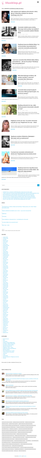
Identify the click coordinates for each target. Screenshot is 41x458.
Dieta (4, 340)
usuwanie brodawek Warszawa (30, 449)
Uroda (19, 16)
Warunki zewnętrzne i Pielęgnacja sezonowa (11, 356)
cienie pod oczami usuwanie (7, 422)
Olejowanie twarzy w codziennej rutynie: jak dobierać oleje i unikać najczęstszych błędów (19, 196)
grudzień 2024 (5, 252)
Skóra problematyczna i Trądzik (8, 350)
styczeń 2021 (5, 282)
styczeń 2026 (5, 244)
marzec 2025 (5, 249)
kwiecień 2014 (5, 332)
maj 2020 (4, 290)
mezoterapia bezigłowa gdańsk (7, 440)
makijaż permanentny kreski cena (8, 435)
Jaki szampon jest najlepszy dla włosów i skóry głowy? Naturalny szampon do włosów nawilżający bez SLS (24, 13)
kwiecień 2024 (5, 262)
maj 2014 (4, 331)
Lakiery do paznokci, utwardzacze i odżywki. (14, 373)
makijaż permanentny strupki (30, 437)
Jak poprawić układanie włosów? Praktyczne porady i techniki (17, 412)
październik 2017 (6, 321)
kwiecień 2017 (5, 327)
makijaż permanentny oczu (7, 437)
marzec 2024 (5, 263)
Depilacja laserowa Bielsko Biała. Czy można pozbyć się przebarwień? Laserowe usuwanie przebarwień (28, 46)
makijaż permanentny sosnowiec (18, 437)
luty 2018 (4, 317)
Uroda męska (5, 355)
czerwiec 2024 (5, 259)
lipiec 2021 (5, 276)
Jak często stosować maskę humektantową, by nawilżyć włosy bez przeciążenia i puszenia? (19, 197)
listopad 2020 (5, 284)
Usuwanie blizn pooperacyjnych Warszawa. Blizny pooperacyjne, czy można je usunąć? (28, 91)
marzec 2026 (5, 241)
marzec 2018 (5, 315)
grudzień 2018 (5, 305)
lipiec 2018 (5, 311)
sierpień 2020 (5, 287)
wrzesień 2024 (5, 256)
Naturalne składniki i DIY (7, 346)
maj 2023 (4, 269)
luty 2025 (4, 250)
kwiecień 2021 (5, 280)
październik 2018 (6, 307)
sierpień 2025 (5, 246)
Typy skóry (5, 353)
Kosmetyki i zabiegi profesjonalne (9, 343)
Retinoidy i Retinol (6, 349)
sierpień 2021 (5, 275)
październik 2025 (6, 245)
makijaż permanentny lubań (31, 435)
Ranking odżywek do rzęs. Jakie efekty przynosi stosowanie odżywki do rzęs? (28, 107)
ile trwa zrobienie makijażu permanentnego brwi (10, 425)
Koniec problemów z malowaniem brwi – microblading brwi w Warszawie (15, 219)
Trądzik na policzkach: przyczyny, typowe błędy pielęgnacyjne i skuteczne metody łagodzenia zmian (21, 193)
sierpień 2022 (5, 271)
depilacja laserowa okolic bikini (18, 422)
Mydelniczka (4, 213)
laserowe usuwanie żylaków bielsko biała (9, 430)
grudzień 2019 (5, 296)
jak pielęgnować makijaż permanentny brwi (28, 425)
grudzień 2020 (5, 283)
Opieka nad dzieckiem (9, 385)
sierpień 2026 (5, 237)
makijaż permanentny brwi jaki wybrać (24, 432)
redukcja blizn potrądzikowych (17, 445)
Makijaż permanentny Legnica (20, 435)
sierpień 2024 (5, 257)
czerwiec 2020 (5, 289)
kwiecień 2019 (5, 300)
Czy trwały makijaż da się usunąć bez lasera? (10, 222)
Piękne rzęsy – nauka (5, 225)
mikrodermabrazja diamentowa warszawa (19, 442)
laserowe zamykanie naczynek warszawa (9, 432)
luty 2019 (4, 302)
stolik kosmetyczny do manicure (8, 449)
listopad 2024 (5, 253)
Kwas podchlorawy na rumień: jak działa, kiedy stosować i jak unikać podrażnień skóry (18, 194)
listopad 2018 (5, 306)
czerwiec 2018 (5, 312)
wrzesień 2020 (5, 286)
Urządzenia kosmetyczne (19, 449)
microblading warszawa (6, 442)
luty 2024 (4, 264)
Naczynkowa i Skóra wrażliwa (8, 344)
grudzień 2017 (5, 319)
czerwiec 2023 (5, 268)
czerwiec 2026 (5, 238)
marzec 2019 (5, 301)
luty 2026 (4, 243)
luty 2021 (4, 281)
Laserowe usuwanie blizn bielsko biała (25, 428)
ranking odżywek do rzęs (6, 445)
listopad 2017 (5, 320)
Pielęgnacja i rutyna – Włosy (8, 347)
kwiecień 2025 (5, 247)
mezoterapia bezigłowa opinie (19, 440)
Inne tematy (5, 341)
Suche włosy (4, 216)
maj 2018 (4, 313)
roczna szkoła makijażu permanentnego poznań (10, 447)
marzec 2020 (5, 293)
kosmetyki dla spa (5, 428)
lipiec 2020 (5, 288)
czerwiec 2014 (5, 330)
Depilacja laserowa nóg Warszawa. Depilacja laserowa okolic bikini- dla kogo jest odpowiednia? (28, 169)
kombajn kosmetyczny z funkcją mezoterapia (24, 427)
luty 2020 (4, 294)
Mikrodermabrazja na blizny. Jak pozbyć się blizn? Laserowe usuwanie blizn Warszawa (27, 77)
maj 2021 (4, 278)
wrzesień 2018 (5, 308)
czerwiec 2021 (5, 277)
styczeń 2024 (5, 265)
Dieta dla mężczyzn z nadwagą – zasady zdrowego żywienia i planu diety (19, 395)
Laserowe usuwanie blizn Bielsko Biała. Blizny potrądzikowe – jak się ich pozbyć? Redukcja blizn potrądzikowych (25, 61)
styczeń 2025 (5, 251)
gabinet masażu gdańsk (13, 423)
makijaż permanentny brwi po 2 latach (9, 433)
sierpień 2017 (5, 324)
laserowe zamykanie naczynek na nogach (25, 430)
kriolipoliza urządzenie (13, 428)
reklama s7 (3, 229)
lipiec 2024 (5, 258)
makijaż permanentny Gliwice (22, 433)
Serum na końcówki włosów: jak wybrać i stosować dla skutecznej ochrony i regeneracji (18, 195)
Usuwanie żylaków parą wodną (7, 450)
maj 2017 (4, 326)
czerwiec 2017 (5, 325)
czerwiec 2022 (5, 274)
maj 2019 (4, 299)
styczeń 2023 (5, 270)
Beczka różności (6, 338)
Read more (4, 40)
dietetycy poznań (5, 423)
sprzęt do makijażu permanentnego (26, 447)
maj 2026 (4, 239)
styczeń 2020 (5, 295)
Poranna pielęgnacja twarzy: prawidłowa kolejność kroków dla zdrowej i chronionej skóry (22, 390)
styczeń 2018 (5, 318)
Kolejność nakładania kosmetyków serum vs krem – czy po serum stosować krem (16, 210)
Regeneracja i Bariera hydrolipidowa (9, 348)
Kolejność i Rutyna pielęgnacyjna (9, 342)
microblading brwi (35, 440)
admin (16, 16)
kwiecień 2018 (5, 314)
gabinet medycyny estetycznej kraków (25, 423)
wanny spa (16, 450)
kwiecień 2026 (5, 240)
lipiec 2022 (5, 272)
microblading (28, 440)
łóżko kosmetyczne (22, 450)
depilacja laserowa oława (29, 422)
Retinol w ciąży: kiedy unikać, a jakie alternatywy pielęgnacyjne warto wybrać (16, 199)
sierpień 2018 (5, 309)
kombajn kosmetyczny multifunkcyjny (9, 427)
